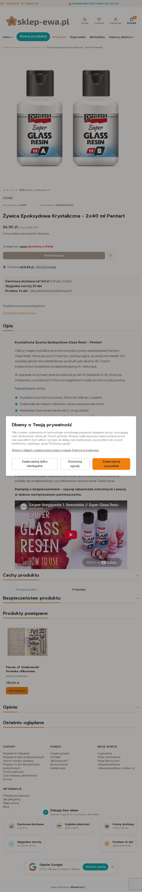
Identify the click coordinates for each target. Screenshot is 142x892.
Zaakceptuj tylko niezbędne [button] (35, 464)
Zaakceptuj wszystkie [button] (111, 464)
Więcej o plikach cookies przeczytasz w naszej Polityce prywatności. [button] (55, 450)
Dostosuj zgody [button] (75, 464)
